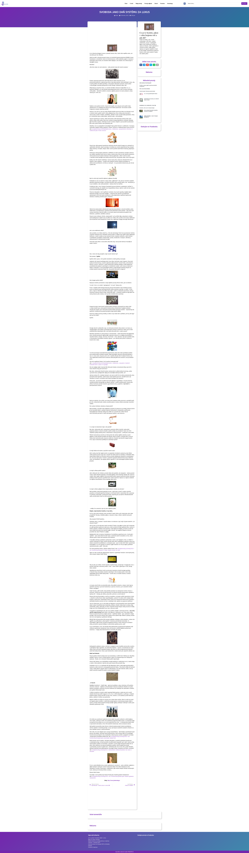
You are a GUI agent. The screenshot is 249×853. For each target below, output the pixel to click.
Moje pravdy (139, 3)
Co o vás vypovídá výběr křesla (150, 93)
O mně (131, 3)
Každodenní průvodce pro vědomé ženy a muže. (151, 99)
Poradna (162, 3)
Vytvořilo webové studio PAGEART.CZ (124, 851)
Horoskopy (170, 3)
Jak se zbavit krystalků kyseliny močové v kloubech (151, 111)
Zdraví (156, 3)
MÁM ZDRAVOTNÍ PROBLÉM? (145, 83)
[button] (141, 65)
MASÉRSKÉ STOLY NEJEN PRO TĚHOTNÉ (148, 105)
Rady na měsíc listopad (94, 839)
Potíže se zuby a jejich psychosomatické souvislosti (148, 86)
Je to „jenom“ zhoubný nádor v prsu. (97, 837)
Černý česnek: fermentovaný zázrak (147, 91)
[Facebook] (185, 4)
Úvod (126, 3)
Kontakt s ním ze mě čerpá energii (147, 107)
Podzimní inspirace (92, 847)
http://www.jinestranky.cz (114, 780)
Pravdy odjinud (148, 3)
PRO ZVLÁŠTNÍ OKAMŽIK (145, 88)
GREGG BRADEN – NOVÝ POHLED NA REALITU (151, 117)
